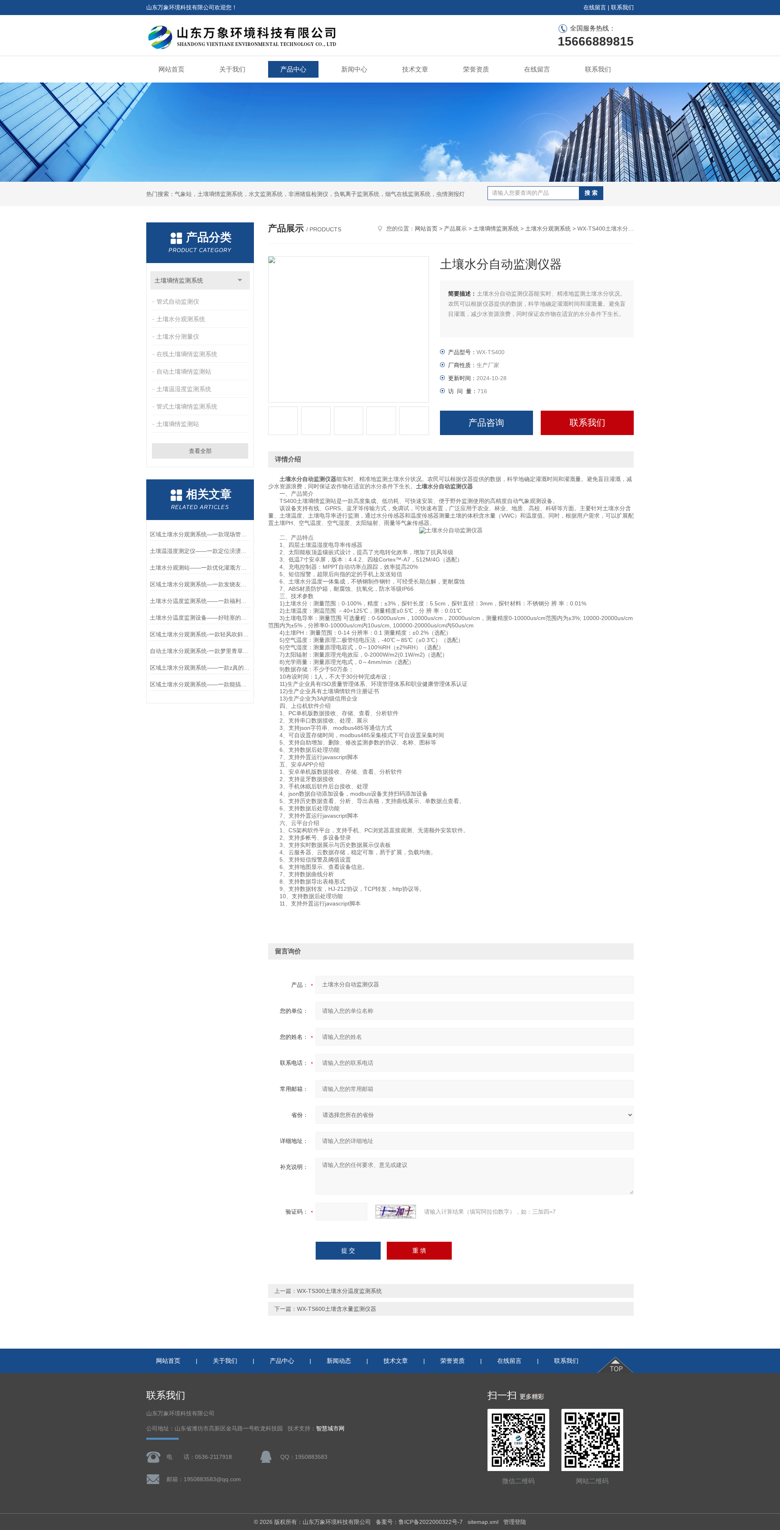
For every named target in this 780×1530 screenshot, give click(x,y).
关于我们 (232, 69)
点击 (240, 280)
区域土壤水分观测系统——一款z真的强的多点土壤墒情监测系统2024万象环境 (200, 667)
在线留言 (594, 7)
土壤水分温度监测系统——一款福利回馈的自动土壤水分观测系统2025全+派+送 (200, 601)
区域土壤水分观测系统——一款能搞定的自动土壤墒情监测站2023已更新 (200, 684)
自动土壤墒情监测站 (183, 371)
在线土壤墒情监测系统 (186, 353)
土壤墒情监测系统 (178, 280)
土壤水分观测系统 (180, 319)
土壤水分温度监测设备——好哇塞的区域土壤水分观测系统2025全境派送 (200, 617)
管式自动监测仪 (177, 301)
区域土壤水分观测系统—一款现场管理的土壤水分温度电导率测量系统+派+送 (200, 534)
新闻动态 (339, 1360)
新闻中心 (354, 69)
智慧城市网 (330, 1429)
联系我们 (622, 7)
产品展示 (455, 228)
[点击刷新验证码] (395, 1212)
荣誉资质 (476, 69)
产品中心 (293, 69)
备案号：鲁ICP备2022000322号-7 (419, 1522)
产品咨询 (486, 423)
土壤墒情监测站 (177, 423)
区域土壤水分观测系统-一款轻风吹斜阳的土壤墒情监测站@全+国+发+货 (200, 634)
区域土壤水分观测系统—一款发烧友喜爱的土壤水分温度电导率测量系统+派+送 (200, 584)
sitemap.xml (483, 1522)
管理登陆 (514, 1522)
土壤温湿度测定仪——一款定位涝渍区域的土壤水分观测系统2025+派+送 (200, 551)
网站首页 (171, 69)
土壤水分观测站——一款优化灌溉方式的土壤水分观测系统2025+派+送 (200, 567)
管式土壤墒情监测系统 (186, 406)
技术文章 (415, 69)
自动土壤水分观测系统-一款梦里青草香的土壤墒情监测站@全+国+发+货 (200, 651)
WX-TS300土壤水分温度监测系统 (339, 1291)
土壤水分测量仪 (177, 336)
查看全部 (200, 451)
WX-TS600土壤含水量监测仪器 (336, 1309)
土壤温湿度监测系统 (183, 388)
